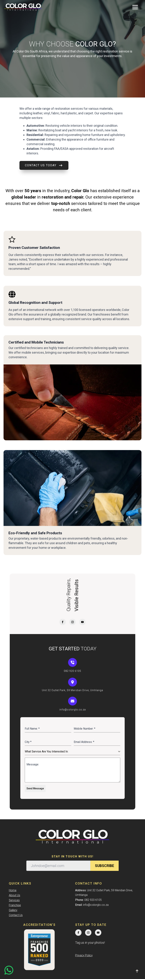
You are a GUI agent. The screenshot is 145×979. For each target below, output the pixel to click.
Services (14, 900)
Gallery (13, 910)
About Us (14, 895)
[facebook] (62, 622)
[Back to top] (137, 971)
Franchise (15, 905)
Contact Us (16, 915)
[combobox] (72, 751)
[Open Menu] (135, 7)
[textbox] (71, 751)
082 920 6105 (72, 671)
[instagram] (72, 622)
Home (12, 890)
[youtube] (82, 622)
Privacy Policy (84, 955)
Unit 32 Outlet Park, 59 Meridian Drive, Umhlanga (72, 690)
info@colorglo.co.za (72, 709)
